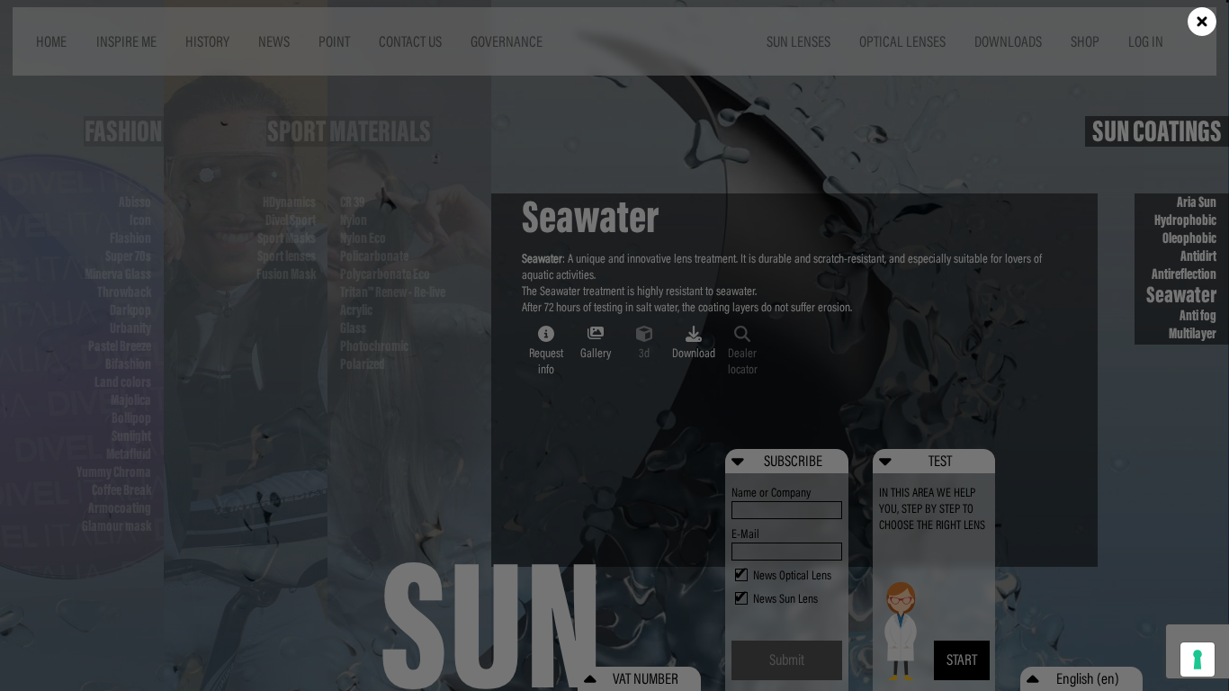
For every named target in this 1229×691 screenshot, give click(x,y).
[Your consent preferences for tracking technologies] (1197, 659)
